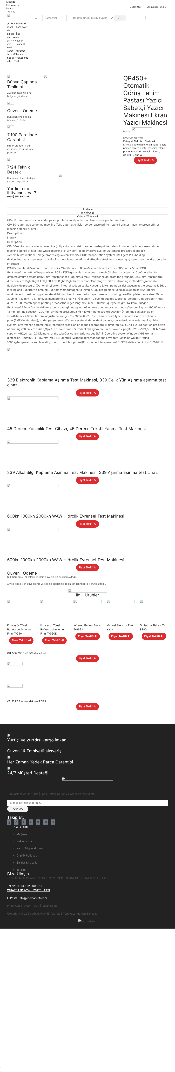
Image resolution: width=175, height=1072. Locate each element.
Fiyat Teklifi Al (145, 160)
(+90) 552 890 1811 (18, 196)
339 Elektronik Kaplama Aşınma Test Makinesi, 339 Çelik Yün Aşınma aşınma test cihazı (86, 382)
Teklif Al (10, 11)
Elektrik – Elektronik (16, 23)
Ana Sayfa (13, 66)
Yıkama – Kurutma (15, 50)
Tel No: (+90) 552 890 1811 (24, 886)
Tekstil (8, 47)
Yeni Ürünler (87, 212)
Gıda (7, 30)
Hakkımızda (12, 5)
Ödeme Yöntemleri (87, 216)
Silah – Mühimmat (14, 54)
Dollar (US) (135, 6)
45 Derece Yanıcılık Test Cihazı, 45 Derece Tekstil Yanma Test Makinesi (76, 428)
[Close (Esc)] (0, 1067)
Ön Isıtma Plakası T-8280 (152, 627)
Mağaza (10, 1)
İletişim (10, 8)
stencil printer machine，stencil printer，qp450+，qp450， (144, 151)
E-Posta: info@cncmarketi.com (27, 898)
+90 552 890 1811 (157, 17)
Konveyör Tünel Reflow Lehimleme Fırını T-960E (52, 629)
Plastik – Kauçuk (14, 40)
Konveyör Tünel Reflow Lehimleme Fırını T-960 (19, 629)
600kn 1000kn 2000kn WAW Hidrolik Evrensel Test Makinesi (65, 516)
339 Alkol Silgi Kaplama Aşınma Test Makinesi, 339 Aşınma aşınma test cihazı (83, 472)
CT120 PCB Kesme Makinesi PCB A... (27, 701)
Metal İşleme (12, 37)
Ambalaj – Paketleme (16, 57)
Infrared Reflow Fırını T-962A (86, 627)
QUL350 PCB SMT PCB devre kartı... (27, 653)
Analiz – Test (12, 61)
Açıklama (88, 209)
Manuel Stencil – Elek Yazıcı (120, 627)
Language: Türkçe (156, 6)
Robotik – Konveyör (15, 26)
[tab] (87, 209)
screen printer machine (144, 148)
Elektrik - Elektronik (32, 66)
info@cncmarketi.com (132, 17)
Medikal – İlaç (12, 33)
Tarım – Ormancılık (15, 44)
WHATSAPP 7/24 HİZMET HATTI (28, 890)
